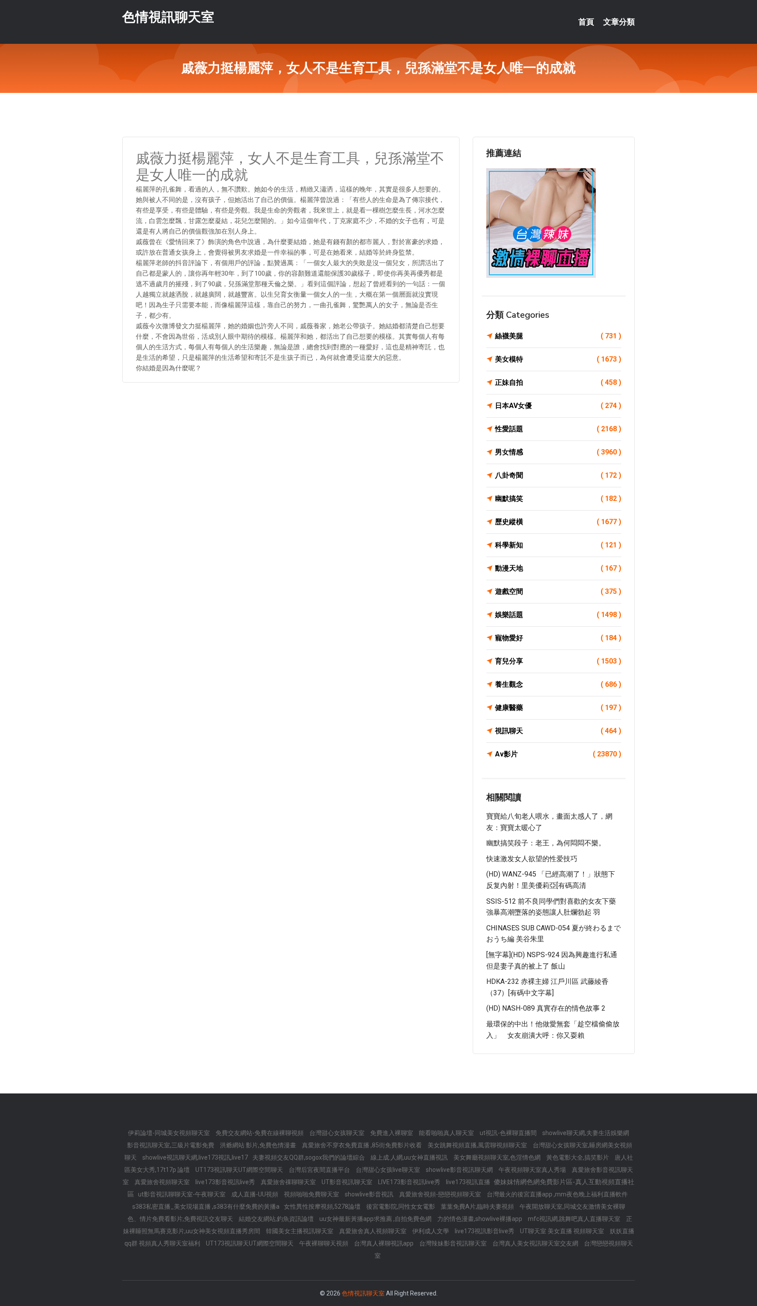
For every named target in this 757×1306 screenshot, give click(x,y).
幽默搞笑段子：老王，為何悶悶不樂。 (545, 843)
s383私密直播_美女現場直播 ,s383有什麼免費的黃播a (205, 1206)
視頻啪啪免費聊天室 (312, 1194)
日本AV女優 (558, 405)
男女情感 (558, 452)
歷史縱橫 (558, 522)
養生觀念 (558, 684)
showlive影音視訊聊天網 (460, 1169)
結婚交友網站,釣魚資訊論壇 (277, 1218)
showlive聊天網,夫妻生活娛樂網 (585, 1132)
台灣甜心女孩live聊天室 (388, 1169)
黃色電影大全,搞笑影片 (578, 1157)
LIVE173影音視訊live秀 (410, 1181)
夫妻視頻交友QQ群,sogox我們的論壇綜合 (309, 1157)
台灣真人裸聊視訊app (384, 1243)
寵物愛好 (558, 638)
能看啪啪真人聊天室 (447, 1132)
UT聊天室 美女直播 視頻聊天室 (562, 1231)
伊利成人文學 (431, 1231)
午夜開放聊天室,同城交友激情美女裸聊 (572, 1206)
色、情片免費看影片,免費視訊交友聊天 (180, 1218)
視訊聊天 (558, 731)
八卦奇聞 (558, 475)
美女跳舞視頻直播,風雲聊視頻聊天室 (478, 1145)
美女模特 (558, 359)
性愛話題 (558, 429)
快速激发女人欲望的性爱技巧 (531, 859)
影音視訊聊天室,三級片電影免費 (171, 1145)
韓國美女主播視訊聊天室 (300, 1231)
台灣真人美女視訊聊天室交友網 (536, 1243)
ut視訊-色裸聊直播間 (509, 1132)
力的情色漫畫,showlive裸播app (480, 1218)
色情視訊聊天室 (168, 17)
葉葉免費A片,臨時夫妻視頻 (478, 1206)
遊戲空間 (558, 591)
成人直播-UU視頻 (255, 1194)
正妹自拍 (558, 382)
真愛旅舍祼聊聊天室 (289, 1181)
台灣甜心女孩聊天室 (337, 1132)
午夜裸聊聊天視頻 (324, 1243)
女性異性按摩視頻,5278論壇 (323, 1206)
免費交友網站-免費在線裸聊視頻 (260, 1132)
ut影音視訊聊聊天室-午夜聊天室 (182, 1194)
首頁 (586, 22)
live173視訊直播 (469, 1181)
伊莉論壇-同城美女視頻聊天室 (169, 1132)
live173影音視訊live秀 (225, 1181)
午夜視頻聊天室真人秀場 (533, 1169)
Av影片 (558, 754)
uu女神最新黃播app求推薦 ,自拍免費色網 (376, 1218)
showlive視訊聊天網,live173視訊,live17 (195, 1157)
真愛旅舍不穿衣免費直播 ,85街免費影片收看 (362, 1145)
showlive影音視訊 (370, 1194)
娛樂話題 (558, 614)
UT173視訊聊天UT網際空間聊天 (239, 1169)
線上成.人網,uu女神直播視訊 (410, 1157)
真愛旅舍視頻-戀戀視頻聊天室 (440, 1194)
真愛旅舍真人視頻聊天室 (373, 1231)
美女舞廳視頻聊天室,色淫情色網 (497, 1157)
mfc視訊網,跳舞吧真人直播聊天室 (575, 1218)
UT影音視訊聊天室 (348, 1181)
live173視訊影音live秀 (485, 1231)
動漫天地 (558, 568)
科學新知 (558, 545)
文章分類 (619, 22)
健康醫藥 (558, 707)
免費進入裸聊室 (392, 1132)
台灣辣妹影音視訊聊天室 (453, 1243)
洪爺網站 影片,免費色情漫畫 (258, 1145)
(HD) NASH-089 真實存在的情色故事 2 (545, 1008)
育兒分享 (558, 661)
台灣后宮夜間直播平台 (320, 1169)
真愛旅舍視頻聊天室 (162, 1181)
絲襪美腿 (558, 336)
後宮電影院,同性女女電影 (401, 1206)
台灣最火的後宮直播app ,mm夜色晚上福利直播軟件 (557, 1194)
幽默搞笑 (558, 498)
